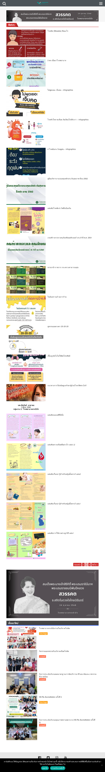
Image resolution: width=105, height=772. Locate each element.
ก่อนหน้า (77, 564)
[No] (102, 765)
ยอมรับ (45, 768)
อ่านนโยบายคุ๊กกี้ (57, 768)
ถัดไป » (95, 564)
